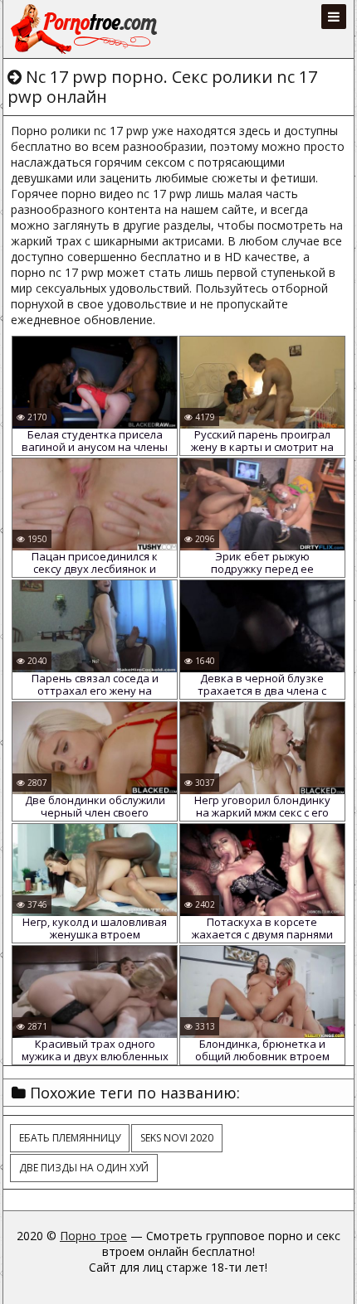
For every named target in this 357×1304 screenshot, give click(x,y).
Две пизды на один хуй (84, 1168)
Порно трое (93, 1235)
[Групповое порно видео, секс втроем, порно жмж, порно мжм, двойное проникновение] (85, 29)
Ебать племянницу (69, 1138)
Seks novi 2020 (176, 1138)
